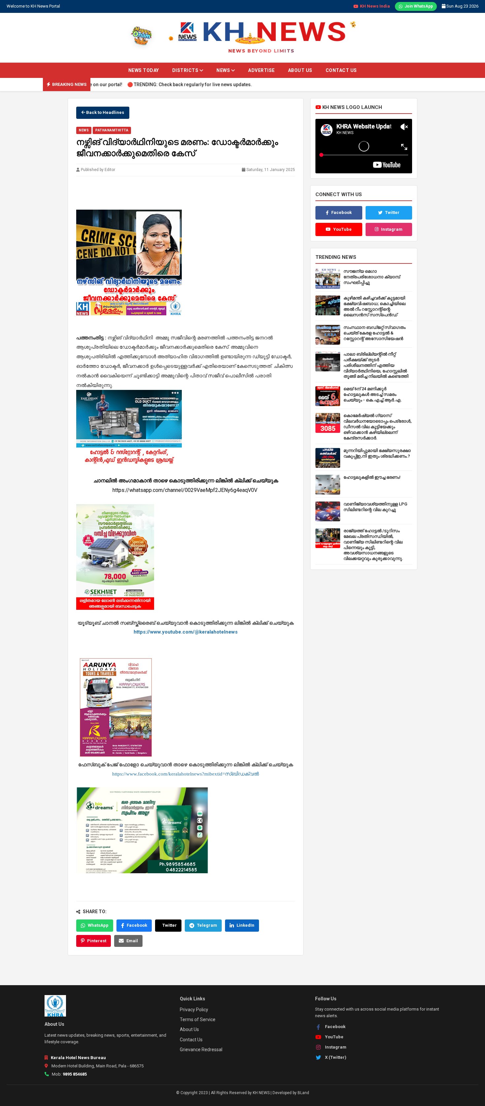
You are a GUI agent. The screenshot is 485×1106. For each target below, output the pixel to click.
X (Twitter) (335, 1057)
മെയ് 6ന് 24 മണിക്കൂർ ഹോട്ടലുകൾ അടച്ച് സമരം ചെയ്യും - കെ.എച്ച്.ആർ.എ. (372, 394)
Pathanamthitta (111, 130)
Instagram (392, 229)
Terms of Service (197, 1019)
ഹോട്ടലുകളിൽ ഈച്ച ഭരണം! (372, 477)
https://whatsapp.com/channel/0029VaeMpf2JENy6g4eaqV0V (186, 490)
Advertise (261, 70)
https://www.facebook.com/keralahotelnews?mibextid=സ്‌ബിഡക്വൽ (185, 774)
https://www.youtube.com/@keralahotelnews (186, 632)
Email (132, 940)
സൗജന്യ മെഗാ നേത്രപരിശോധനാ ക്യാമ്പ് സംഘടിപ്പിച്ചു (371, 277)
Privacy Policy (194, 1009)
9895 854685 (75, 1074)
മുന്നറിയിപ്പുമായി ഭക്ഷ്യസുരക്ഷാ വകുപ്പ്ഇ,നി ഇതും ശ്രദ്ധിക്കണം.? (377, 453)
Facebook (137, 925)
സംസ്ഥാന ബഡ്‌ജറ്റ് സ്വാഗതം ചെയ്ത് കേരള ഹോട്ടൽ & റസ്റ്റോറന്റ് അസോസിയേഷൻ (374, 333)
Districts (186, 70)
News (223, 70)
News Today (143, 70)
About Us (300, 70)
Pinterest (96, 940)
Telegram (207, 925)
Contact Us (341, 70)
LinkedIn (245, 925)
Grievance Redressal (201, 1049)
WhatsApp (98, 925)
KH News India (375, 6)
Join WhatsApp (418, 6)
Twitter (169, 925)
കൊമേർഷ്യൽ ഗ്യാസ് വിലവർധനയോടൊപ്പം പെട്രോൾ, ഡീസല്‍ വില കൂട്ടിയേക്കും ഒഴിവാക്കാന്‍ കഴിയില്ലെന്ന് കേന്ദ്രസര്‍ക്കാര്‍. (377, 426)
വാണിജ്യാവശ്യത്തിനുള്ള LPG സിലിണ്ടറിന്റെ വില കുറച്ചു (375, 506)
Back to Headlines (104, 112)
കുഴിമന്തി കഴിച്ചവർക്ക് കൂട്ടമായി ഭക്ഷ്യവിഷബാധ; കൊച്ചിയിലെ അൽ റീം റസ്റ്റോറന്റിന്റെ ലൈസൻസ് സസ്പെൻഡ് (374, 306)
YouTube (342, 229)
